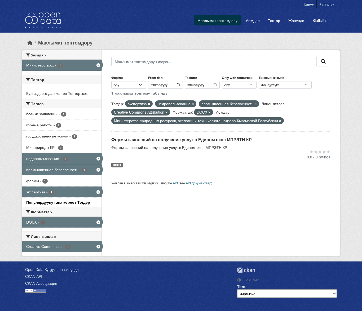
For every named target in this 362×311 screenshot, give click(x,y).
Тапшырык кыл (271, 77)
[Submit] (323, 61)
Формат (117, 77)
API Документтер (198, 183)
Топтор (274, 20)
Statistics (319, 20)
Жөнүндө (296, 20)
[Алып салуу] (149, 104)
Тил (240, 286)
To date (190, 77)
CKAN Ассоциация (41, 283)
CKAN (246, 270)
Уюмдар (253, 20)
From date (156, 77)
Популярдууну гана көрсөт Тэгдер (58, 202)
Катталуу (326, 4)
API (175, 183)
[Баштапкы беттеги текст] (30, 42)
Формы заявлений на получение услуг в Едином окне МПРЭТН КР (181, 139)
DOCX (117, 165)
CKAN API (33, 276)
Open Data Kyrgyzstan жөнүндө (52, 269)
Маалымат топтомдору (217, 20)
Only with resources (237, 77)
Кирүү (309, 4)
